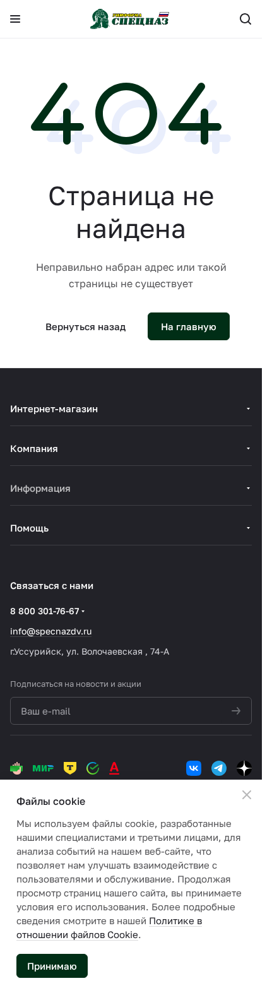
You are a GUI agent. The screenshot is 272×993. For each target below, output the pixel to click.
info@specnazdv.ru (51, 631)
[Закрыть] (247, 795)
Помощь (29, 527)
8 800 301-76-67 (44, 610)
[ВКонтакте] (193, 768)
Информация (40, 488)
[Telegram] (219, 768)
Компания (34, 448)
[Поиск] (245, 19)
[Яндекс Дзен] (244, 768)
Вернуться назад (85, 326)
